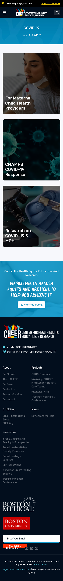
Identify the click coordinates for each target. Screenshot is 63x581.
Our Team (8, 384)
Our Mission (9, 374)
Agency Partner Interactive (17, 569)
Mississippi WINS (40, 391)
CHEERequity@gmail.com (19, 3)
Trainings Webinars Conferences (13, 480)
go (31, 83)
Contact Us (9, 389)
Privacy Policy (41, 564)
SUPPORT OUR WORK (31, 305)
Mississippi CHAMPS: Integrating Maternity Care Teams (43, 383)
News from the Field (42, 416)
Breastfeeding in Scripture (12, 458)
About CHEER (10, 379)
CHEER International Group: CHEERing (14, 420)
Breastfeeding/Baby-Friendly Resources (15, 449)
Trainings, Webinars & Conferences (43, 398)
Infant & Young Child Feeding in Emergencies (16, 440)
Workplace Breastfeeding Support (17, 472)
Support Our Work (50, 3)
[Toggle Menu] (4, 12)
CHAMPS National (41, 374)
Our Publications (12, 465)
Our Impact (9, 399)
